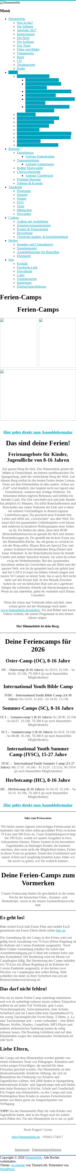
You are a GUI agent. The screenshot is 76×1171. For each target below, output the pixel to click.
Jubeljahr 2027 (27, 30)
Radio (21, 68)
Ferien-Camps (26, 114)
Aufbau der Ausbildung (32, 221)
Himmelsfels (16, 19)
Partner (21, 198)
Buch (20, 57)
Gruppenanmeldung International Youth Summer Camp (47, 108)
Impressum (24, 282)
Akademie (15, 187)
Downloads (24, 271)
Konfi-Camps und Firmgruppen (38, 118)
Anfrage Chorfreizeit (39, 175)
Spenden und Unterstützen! (35, 244)
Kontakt (22, 263)
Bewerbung (25, 233)
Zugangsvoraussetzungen (34, 225)
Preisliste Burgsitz (29, 179)
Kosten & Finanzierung (32, 229)
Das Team (23, 45)
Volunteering (25, 53)
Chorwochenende (29, 172)
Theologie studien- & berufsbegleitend (42, 237)
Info (11, 260)
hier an (60, 930)
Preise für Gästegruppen (33, 126)
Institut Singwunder (30, 168)
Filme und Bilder (28, 49)
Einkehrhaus (25, 152)
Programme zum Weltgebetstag (37, 145)
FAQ (20, 202)
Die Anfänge (25, 42)
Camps (13, 72)
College (13, 217)
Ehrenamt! (24, 256)
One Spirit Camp (28, 130)
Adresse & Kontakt (30, 183)
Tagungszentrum (28, 160)
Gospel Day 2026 (29, 141)
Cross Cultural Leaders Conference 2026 (44, 133)
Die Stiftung (25, 26)
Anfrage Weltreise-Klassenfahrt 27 (48, 91)
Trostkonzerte (26, 64)
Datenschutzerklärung (31, 286)
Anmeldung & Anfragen (33, 76)
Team (20, 206)
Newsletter (24, 214)
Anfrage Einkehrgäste (39, 156)
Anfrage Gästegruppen (40, 95)
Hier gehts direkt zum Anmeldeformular (38, 432)
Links (20, 275)
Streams (22, 195)
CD (19, 61)
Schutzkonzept (27, 279)
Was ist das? (25, 22)
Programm (24, 191)
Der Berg (23, 38)
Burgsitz (14, 149)
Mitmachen (24, 210)
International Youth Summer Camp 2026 (44, 137)
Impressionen (26, 34)
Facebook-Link (27, 267)
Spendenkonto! (27, 248)
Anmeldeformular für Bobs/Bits (38, 252)
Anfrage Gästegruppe (39, 164)
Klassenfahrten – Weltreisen (35, 122)
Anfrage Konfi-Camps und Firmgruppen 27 (43, 85)
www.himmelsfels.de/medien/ (20, 610)
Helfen (13, 240)
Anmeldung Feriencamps (42, 80)
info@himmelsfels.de (26, 1137)
